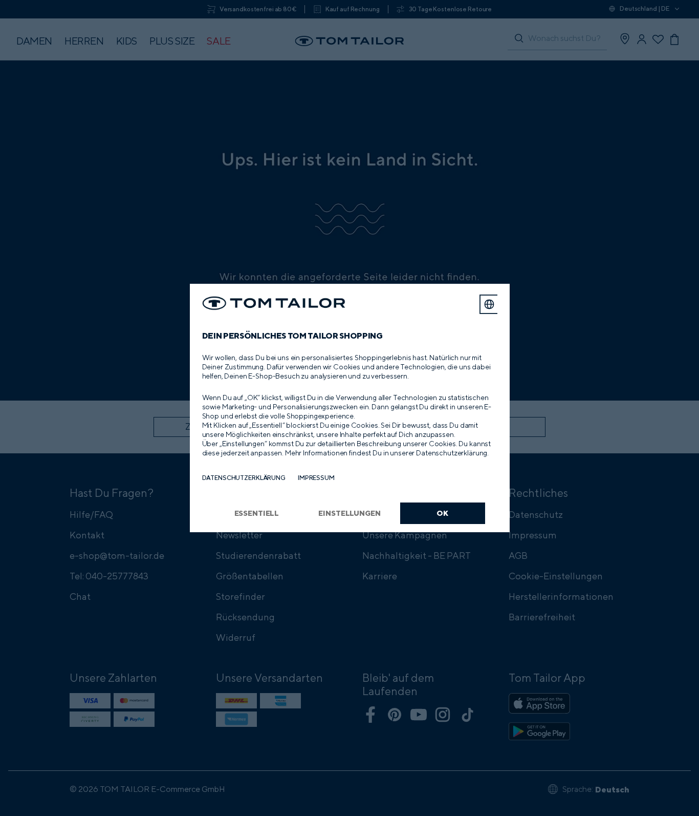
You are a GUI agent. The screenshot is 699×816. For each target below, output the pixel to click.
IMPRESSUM (316, 478)
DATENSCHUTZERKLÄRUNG (244, 478)
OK (442, 513)
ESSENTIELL (256, 513)
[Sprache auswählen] (489, 304)
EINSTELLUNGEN (349, 513)
